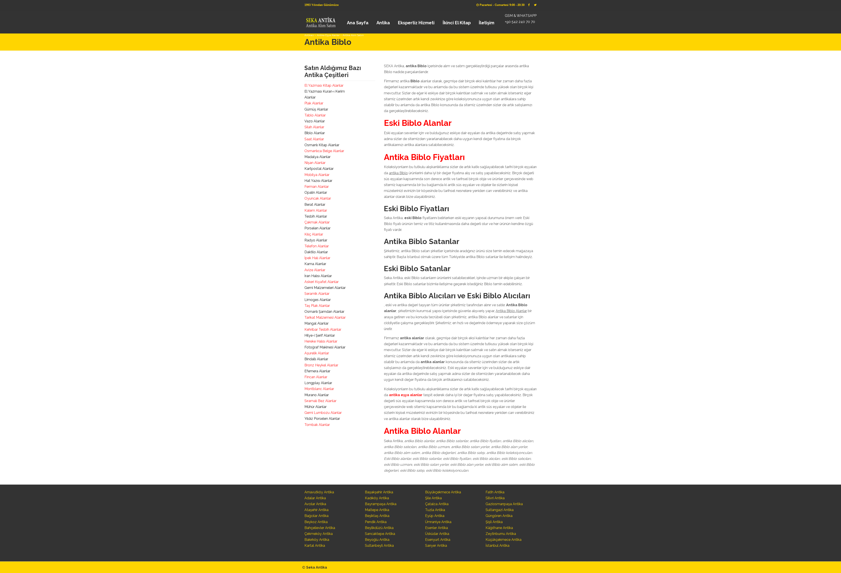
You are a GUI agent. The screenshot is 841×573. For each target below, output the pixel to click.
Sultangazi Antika (500, 510)
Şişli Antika (494, 522)
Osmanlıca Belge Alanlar (324, 151)
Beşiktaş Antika (377, 516)
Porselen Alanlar (317, 228)
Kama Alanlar (315, 264)
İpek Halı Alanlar (317, 258)
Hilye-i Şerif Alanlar (319, 335)
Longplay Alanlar (318, 383)
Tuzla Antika (435, 510)
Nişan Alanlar (314, 163)
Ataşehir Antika (316, 510)
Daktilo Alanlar (316, 252)
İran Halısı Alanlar (318, 276)
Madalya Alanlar (317, 157)
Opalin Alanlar (315, 192)
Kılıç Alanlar (313, 234)
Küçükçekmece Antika (503, 540)
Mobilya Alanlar (316, 175)
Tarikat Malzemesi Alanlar (325, 317)
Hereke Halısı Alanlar (320, 341)
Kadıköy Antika (377, 498)
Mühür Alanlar (315, 407)
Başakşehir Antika (379, 492)
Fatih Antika (495, 492)
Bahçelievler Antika (319, 528)
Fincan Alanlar (315, 377)
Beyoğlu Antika (377, 540)
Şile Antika (433, 498)
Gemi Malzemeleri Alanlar (325, 288)
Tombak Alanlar (317, 425)
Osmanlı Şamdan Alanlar (324, 311)
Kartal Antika (314, 545)
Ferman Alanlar (316, 187)
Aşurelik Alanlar (316, 353)
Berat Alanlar (314, 204)
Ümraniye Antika (438, 522)
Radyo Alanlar (315, 240)
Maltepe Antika (377, 510)
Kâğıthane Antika (499, 528)
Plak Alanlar (313, 103)
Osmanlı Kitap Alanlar (321, 145)
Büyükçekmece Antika (443, 492)
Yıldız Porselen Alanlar (322, 419)
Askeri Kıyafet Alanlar (321, 282)
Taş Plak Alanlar (317, 306)
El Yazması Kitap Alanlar (323, 85)
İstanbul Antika (497, 545)
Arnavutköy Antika (319, 492)
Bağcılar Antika (316, 516)
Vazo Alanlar (314, 121)
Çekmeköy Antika (318, 534)
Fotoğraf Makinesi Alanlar (324, 347)
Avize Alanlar (314, 270)
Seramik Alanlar (316, 294)
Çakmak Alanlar (317, 222)
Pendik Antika (376, 522)
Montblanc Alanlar (319, 389)
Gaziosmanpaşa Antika (504, 504)
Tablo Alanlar (315, 115)
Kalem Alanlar (315, 210)
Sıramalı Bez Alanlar (320, 401)
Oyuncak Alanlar (317, 198)
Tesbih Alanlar (315, 216)
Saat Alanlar (314, 139)
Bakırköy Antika (316, 540)
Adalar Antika (315, 498)
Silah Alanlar (314, 127)
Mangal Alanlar (316, 323)
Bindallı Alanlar (316, 359)
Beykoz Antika (316, 522)
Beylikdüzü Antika (379, 528)
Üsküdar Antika (437, 534)
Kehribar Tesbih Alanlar (322, 329)
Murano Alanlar (316, 395)
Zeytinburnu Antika (501, 534)
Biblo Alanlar (314, 133)
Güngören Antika (499, 516)
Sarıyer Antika (436, 545)
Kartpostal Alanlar (319, 169)
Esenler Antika (436, 528)
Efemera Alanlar (317, 371)
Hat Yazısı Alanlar (318, 181)
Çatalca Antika (437, 504)
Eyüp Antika (434, 516)
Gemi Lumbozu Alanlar (323, 413)
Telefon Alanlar (316, 246)
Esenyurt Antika (437, 540)
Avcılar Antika (315, 504)
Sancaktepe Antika (380, 534)
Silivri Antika (495, 498)
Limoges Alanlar (317, 300)
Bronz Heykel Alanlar (321, 365)
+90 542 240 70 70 (520, 22)
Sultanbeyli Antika (379, 545)
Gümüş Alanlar (316, 109)
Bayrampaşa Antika (380, 504)
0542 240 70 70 (320, 20)
